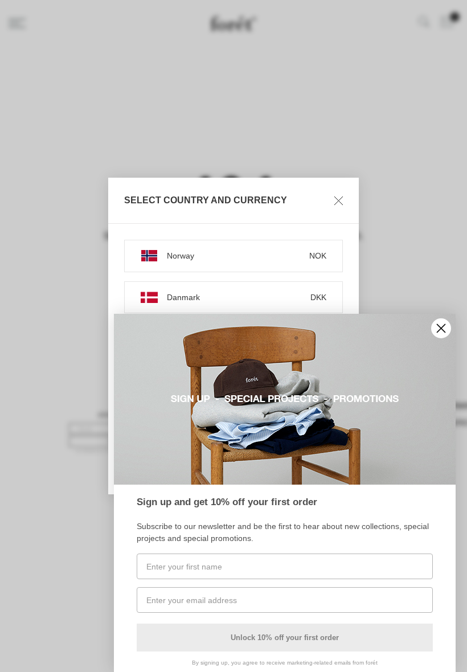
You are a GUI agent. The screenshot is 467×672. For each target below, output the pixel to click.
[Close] (338, 200)
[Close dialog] (441, 328)
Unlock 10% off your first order (285, 637)
